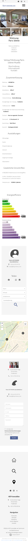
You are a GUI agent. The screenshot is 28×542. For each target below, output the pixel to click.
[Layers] (25, 323)
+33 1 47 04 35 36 (15, 376)
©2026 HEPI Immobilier (10, 528)
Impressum (21, 528)
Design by (16, 534)
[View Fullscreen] (2, 329)
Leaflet (26, 351)
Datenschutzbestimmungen (13, 431)
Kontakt (14, 70)
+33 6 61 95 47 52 (15, 264)
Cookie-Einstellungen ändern (14, 532)
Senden (14, 437)
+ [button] (2, 323)
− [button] (2, 325)
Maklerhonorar (15, 530)
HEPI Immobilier (14, 496)
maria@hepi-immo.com (15, 266)
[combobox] (14, 288)
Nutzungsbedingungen (18, 540)
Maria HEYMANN (14, 260)
